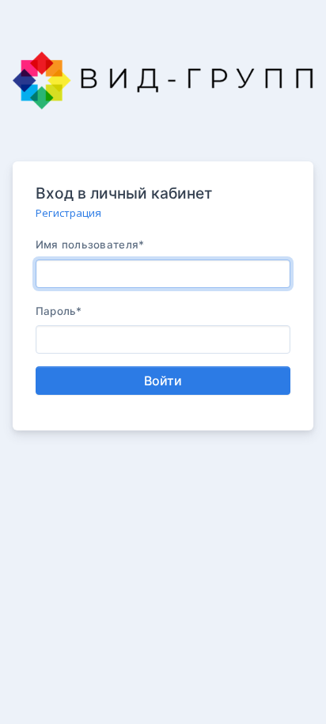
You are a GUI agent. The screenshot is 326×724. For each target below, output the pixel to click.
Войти (163, 381)
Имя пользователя (90, 244)
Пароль (59, 311)
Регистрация (68, 213)
